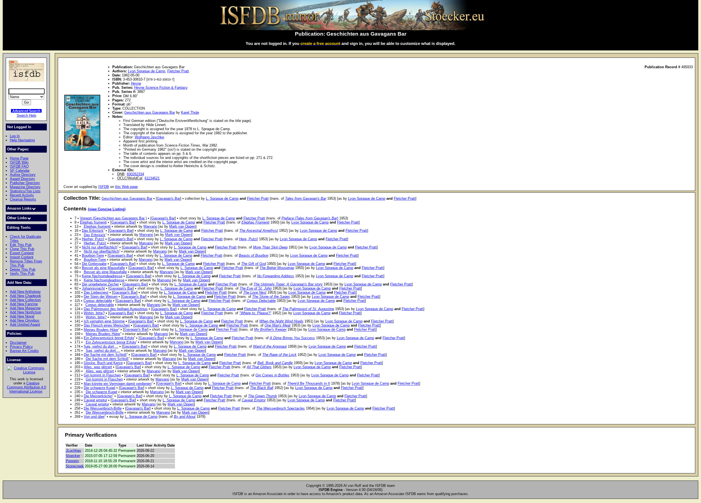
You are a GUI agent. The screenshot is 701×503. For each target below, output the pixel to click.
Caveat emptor (95, 400)
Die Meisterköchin (98, 396)
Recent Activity (22, 195)
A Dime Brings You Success (292, 338)
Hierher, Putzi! (93, 239)
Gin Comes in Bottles (272, 375)
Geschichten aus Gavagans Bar (149, 112)
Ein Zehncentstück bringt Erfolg (109, 338)
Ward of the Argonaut (270, 346)
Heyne (136, 83)
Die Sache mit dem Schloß (105, 355)
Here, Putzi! (248, 239)
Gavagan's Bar (168, 198)
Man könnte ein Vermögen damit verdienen (117, 384)
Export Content (22, 253)
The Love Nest (254, 292)
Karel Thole (190, 112)
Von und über (94, 417)
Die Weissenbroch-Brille (103, 408)
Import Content (21, 257)
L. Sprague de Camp (222, 198)
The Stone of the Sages (271, 297)
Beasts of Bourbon (253, 255)
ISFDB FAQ (19, 166)
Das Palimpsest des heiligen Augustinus (116, 309)
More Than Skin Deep (270, 247)
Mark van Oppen (182, 226)
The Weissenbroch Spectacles (280, 408)
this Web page (126, 187)
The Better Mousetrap (277, 268)
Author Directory (23, 175)
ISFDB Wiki (19, 162)
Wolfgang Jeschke (149, 137)
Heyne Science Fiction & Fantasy (161, 87)
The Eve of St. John (256, 288)
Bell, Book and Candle (275, 363)
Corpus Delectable (261, 301)
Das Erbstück (93, 230)
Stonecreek (75, 466)
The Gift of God (253, 264)
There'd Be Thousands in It (308, 384)
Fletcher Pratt (178, 71)
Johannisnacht (93, 288)
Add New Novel (22, 316)
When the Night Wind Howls (281, 321)
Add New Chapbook (25, 296)
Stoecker (73, 456)
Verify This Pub (22, 273)
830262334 (135, 174)
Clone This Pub (22, 249)
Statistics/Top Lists (25, 191)
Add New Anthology (25, 292)
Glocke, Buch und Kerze (103, 363)
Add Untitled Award (25, 324)
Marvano (150, 226)
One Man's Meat (278, 325)
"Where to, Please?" (255, 313)
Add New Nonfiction (25, 312)
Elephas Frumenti (255, 222)
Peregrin (72, 461)
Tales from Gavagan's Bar (305, 198)
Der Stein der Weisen (100, 297)
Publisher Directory (25, 183)
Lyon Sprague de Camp (146, 71)
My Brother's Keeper (270, 330)
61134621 (152, 178)
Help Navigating (22, 140)
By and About (185, 417)
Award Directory (22, 179)
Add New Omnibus (24, 320)
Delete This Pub (22, 269)
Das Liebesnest (96, 292)
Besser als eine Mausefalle (103, 268)
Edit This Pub (20, 245)
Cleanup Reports (23, 199)
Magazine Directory (25, 187)
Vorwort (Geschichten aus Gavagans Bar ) (113, 218)
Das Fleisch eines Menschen (107, 325)
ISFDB (103, 187)
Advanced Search (26, 111)
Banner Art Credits (24, 351)
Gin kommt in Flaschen (102, 375)
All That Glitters (259, 367)
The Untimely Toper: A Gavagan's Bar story (288, 284)
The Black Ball (261, 388)
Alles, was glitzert (98, 367)
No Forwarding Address (275, 276)
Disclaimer (18, 343)
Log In (15, 136)
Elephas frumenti (93, 222)
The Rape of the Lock (279, 355)
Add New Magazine (25, 308)
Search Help (26, 115)
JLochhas (73, 450)
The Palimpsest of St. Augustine (308, 309)
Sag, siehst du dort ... (101, 346)
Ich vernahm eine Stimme (104, 321)
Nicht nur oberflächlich (99, 247)
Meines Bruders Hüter (101, 330)
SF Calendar (20, 170)
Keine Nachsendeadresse (102, 276)
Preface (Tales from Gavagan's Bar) (309, 218)
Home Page (19, 158)
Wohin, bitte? (94, 313)
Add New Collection (25, 300)
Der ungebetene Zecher (100, 284)
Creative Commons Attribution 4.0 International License (26, 387)
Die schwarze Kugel (99, 388)
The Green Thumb (262, 396)
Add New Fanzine (24, 304)
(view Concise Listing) (106, 209)
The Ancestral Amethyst (258, 230)
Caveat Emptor (254, 400)
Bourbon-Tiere (93, 255)
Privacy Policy (21, 347)
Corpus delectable (98, 301)
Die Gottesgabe (94, 264)
